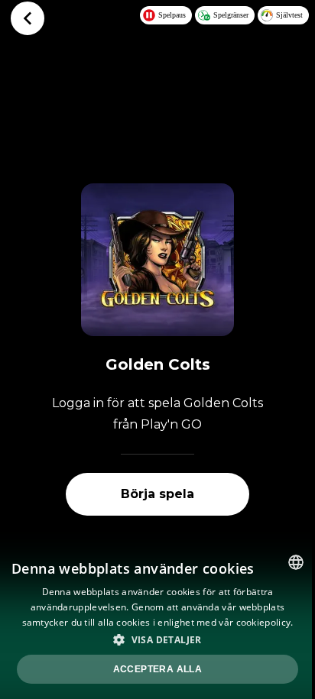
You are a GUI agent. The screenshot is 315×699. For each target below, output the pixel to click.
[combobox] (296, 562)
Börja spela (157, 494)
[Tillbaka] (27, 18)
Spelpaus (172, 15)
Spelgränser (230, 15)
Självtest (289, 15)
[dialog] (157, 621)
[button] (157, 639)
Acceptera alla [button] (158, 669)
